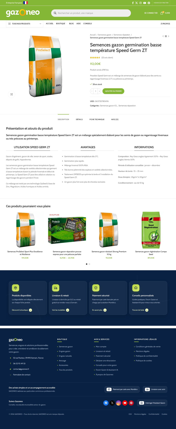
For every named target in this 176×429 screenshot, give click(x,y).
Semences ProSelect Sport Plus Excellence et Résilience (24, 253)
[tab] (63, 118)
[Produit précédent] (163, 36)
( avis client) (107, 57)
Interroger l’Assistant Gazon (155, 403)
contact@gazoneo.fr (21, 369)
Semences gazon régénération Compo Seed (151, 253)
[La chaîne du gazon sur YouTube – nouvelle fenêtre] (124, 403)
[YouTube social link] (144, 3)
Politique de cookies (144, 360)
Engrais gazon (64, 351)
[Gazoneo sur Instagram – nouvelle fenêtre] (118, 403)
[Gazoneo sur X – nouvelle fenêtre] (112, 403)
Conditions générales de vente (148, 346)
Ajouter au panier (113, 91)
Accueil (93, 35)
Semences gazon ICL (108, 105)
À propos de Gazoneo (104, 374)
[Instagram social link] (140, 3)
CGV (130, 414)
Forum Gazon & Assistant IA (107, 370)
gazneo (15, 340)
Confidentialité (154, 414)
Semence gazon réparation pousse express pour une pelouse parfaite (67, 253)
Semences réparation (122, 35)
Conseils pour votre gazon (106, 365)
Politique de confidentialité (147, 356)
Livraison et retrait (103, 351)
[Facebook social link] (132, 3)
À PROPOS (165, 23)
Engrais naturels (65, 356)
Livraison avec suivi (158, 389)
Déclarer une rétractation (106, 360)
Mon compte (101, 346)
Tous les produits (65, 370)
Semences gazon (105, 35)
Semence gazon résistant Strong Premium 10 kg (109, 253)
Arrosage (62, 360)
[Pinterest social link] (149, 3)
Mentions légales (142, 351)
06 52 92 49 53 (19, 363)
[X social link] (136, 3)
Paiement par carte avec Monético (125, 389)
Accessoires (63, 365)
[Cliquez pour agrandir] (11, 94)
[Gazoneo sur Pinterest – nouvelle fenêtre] (131, 403)
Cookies (164, 414)
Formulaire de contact (21, 375)
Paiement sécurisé (103, 356)
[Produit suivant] (168, 36)
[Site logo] (23, 13)
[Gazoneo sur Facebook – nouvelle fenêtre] (105, 403)
